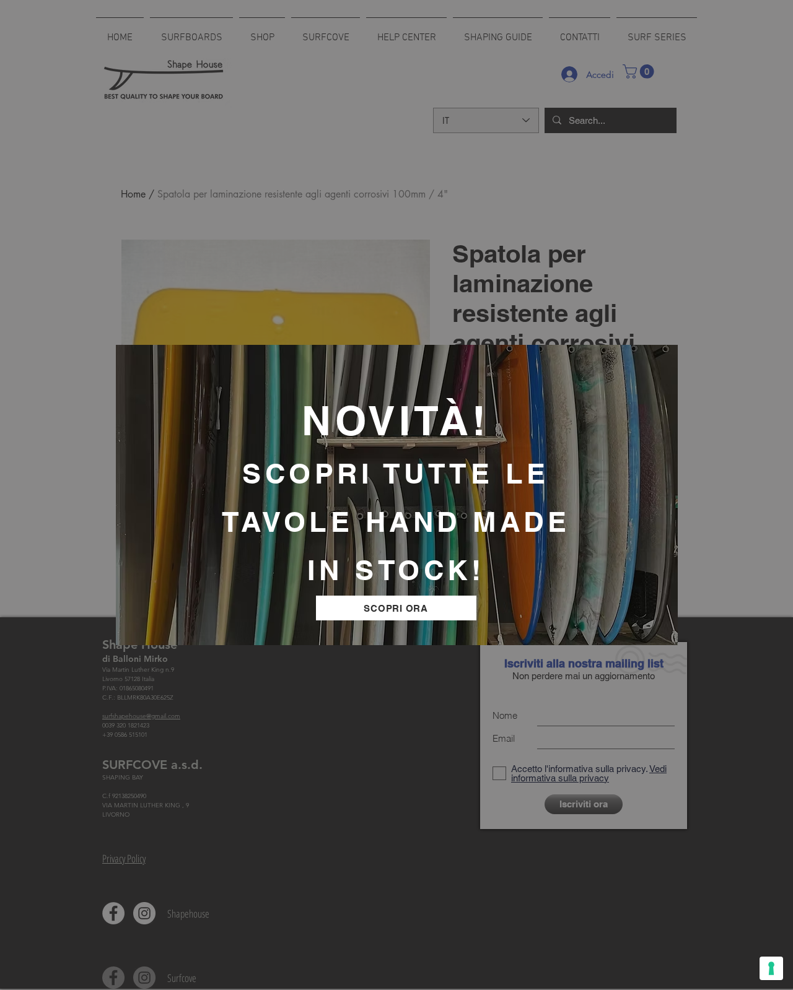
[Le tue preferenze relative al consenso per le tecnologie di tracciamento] (771, 968)
